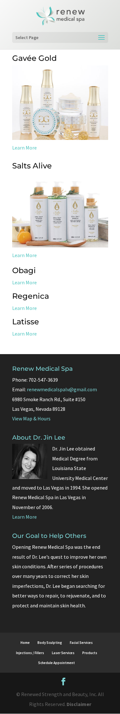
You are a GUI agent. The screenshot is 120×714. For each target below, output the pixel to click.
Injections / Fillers (30, 653)
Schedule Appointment (56, 663)
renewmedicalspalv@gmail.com (62, 389)
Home (25, 642)
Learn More (24, 147)
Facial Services (81, 642)
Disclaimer (79, 704)
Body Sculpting (49, 642)
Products (89, 653)
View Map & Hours (31, 418)
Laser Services (63, 653)
